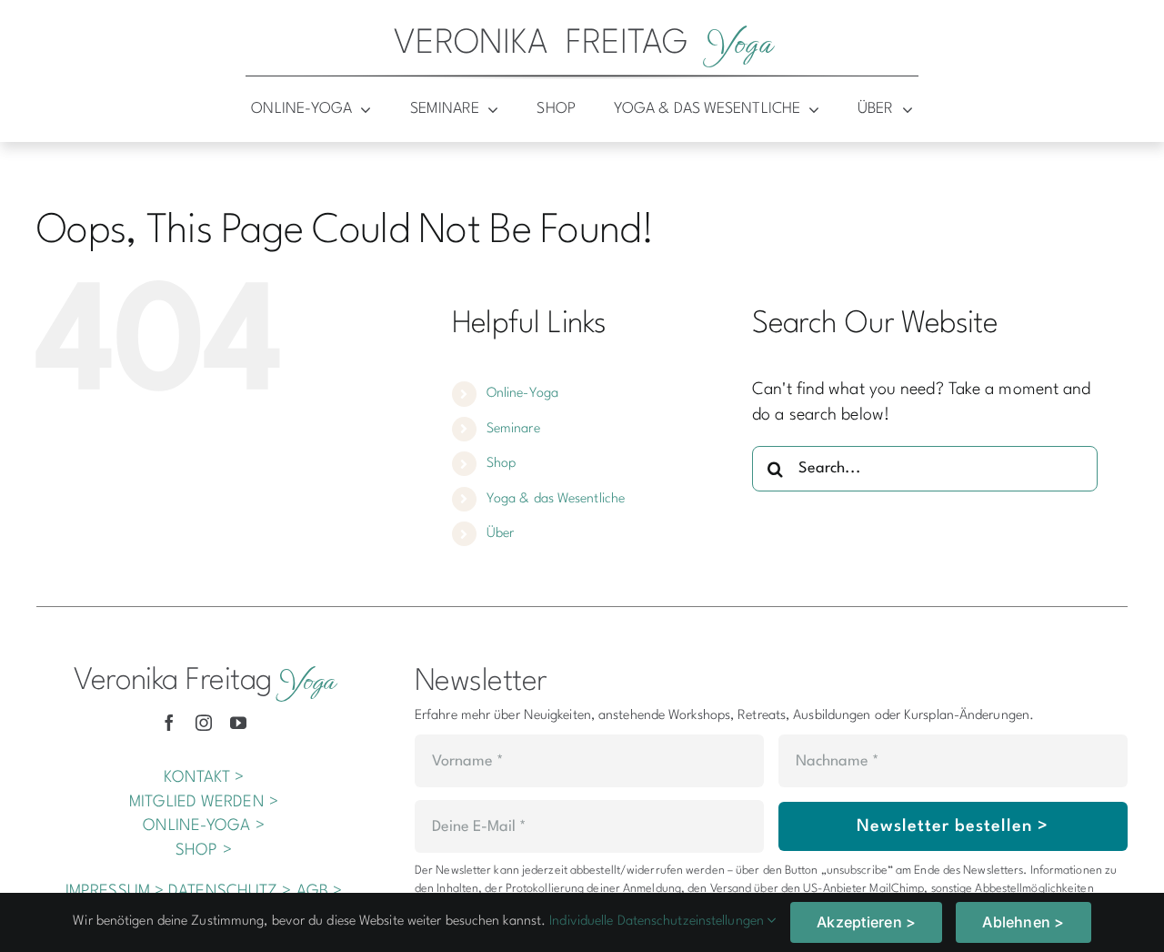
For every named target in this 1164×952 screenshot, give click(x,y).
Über (500, 534)
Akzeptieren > (866, 922)
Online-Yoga (522, 393)
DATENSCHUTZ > (229, 891)
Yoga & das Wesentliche (556, 499)
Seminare (513, 429)
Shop (501, 464)
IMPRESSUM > (114, 891)
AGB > (319, 891)
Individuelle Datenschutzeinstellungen (658, 921)
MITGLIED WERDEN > (203, 802)
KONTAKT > (204, 777)
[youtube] (238, 722)
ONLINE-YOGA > (203, 826)
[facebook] (169, 722)
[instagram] (204, 722)
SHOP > (204, 850)
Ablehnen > (1023, 922)
